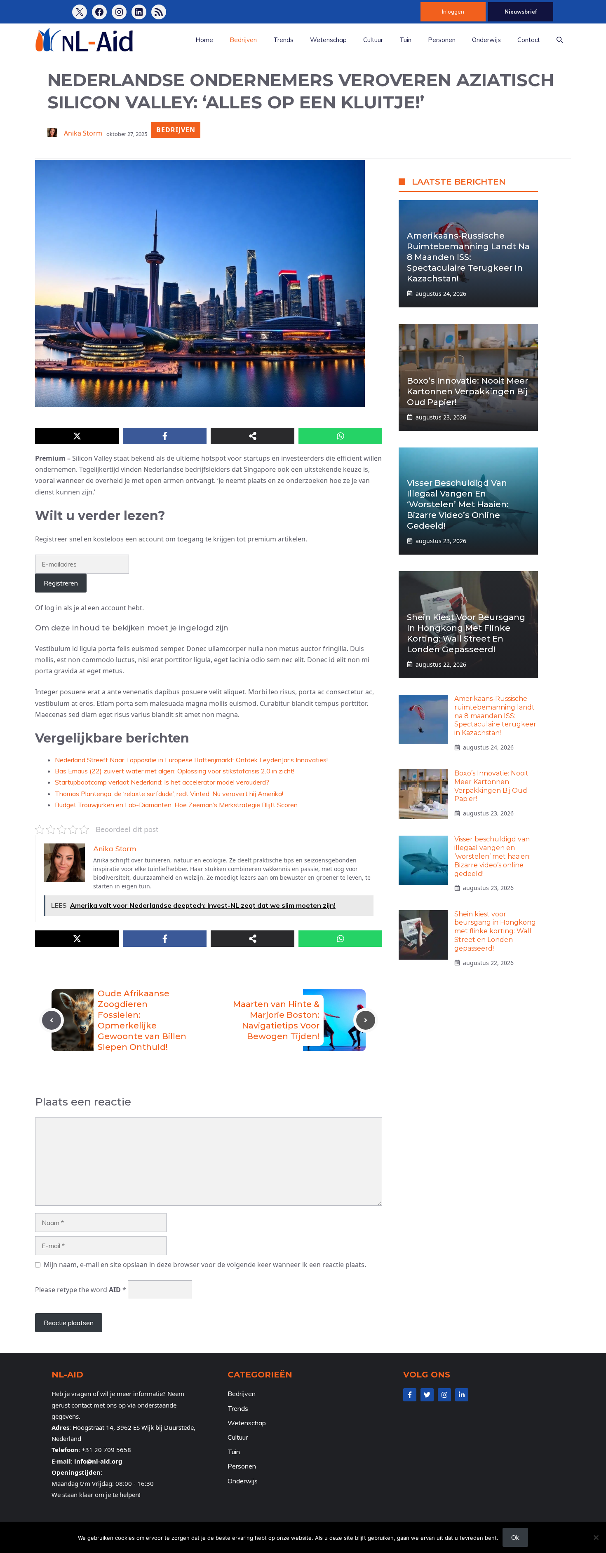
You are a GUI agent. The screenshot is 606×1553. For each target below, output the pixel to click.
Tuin (405, 40)
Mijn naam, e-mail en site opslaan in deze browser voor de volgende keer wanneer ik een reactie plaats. (205, 1264)
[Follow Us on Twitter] (427, 1394)
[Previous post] (51, 1020)
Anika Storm (83, 133)
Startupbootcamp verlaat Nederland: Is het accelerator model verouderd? (162, 782)
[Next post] (365, 1020)
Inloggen (453, 11)
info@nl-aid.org (98, 1461)
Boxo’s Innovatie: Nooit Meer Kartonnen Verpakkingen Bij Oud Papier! (467, 391)
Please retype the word (80, 1289)
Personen (442, 40)
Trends (283, 40)
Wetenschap (328, 40)
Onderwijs (486, 40)
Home (204, 40)
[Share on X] (77, 436)
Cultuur (373, 40)
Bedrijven (243, 40)
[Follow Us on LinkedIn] (461, 1394)
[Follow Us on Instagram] (444, 1394)
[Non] (596, 1537)
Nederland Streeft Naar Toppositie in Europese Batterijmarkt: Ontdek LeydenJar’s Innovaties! (191, 760)
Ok (515, 1537)
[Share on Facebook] (165, 436)
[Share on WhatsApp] (340, 436)
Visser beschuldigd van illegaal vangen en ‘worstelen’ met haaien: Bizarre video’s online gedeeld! (458, 504)
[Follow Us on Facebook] (409, 1394)
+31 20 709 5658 (106, 1449)
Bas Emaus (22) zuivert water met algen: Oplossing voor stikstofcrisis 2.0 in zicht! (174, 771)
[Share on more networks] (252, 436)
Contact (528, 40)
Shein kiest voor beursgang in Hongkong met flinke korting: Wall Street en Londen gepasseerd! (495, 931)
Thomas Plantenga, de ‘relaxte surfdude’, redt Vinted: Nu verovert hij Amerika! (169, 793)
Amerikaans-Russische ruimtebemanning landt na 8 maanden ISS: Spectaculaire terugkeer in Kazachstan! (468, 257)
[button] (559, 40)
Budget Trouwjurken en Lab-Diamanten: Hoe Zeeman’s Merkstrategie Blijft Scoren (176, 805)
